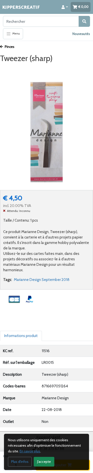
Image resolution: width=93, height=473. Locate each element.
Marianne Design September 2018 (41, 279)
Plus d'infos (20, 461)
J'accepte (44, 461)
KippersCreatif (21, 7)
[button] (64, 6)
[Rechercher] (84, 21)
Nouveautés (81, 34)
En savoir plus (30, 451)
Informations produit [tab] (21, 336)
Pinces (9, 47)
